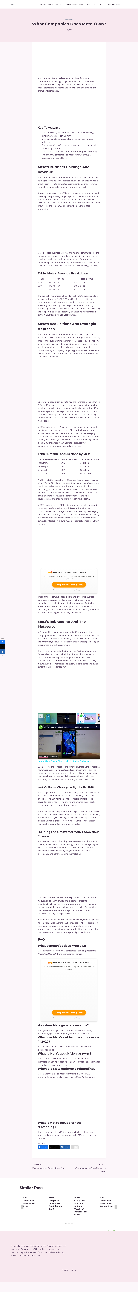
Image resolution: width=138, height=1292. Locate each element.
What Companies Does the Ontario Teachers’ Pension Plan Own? (80, 1206)
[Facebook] (2, 642)
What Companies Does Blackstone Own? (90, 1168)
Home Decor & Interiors (50, 4)
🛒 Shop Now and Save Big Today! (69, 585)
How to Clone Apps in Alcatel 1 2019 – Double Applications (67, 727)
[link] (41, 727)
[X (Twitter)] (2, 646)
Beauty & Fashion (95, 4)
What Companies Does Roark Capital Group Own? (55, 1203)
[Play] (86, 718)
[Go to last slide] (22, 1207)
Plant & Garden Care (74, 4)
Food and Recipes (115, 4)
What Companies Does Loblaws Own (48, 1166)
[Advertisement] (69, 62)
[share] (96, 726)
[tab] (65, 1223)
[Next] (116, 1207)
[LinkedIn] (2, 651)
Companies (69, 19)
